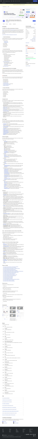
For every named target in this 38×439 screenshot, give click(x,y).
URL (4, 181)
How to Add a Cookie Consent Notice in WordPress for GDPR (10, 274)
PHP (4, 186)
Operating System (6, 156)
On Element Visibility (5, 126)
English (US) (34, 37)
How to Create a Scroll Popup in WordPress (8, 276)
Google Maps (4, 259)
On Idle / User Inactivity (6, 131)
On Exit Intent (5, 128)
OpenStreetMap (5, 260)
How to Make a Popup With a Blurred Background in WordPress (10, 270)
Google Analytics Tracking (6, 213)
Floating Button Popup (6, 110)
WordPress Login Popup (6, 85)
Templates (7, 34)
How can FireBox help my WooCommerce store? (7, 405)
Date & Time (5, 141)
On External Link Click (5, 132)
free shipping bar (33, 38)
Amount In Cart (6, 170)
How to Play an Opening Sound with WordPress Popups (9, 269)
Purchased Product (6, 172)
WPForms (4, 251)
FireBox (3, 30)
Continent (5, 161)
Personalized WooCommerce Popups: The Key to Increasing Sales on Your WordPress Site (13, 271)
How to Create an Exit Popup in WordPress (8, 277)
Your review (27, 53)
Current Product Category (7, 178)
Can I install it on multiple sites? (5, 403)
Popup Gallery (5, 194)
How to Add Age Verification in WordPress (8, 278)
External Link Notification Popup (6, 84)
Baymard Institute (13, 29)
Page (4, 149)
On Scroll (4, 124)
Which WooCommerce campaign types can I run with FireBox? (9, 407)
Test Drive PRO (15, 34)
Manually (4, 134)
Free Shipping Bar (6, 64)
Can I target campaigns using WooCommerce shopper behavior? (9, 409)
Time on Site (5, 187)
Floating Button (5, 133)
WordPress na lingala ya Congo (11, 435)
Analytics (4, 205)
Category (5, 179)
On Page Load (5, 123)
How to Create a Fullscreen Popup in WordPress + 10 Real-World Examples (11, 268)
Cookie (5, 185)
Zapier (4, 243)
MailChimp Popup (6, 41)
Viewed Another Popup (7, 165)
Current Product (6, 171)
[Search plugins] (8, 6)
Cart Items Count (6, 169)
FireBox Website (4, 34)
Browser (5, 155)
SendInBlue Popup (6, 42)
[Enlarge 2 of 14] (8, 315)
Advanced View (27, 42)
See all (35, 53)
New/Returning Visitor (6, 188)
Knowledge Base (11, 34)
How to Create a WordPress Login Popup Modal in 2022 (9, 275)
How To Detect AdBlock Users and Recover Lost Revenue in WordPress (11, 279)
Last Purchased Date (6, 173)
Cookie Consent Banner (5, 83)
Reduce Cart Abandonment (6, 61)
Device (5, 154)
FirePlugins (5, 421)
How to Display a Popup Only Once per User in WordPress (9, 267)
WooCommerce (5, 244)
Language (5, 163)
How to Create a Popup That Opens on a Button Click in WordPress (10, 266)
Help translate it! (23, 4)
